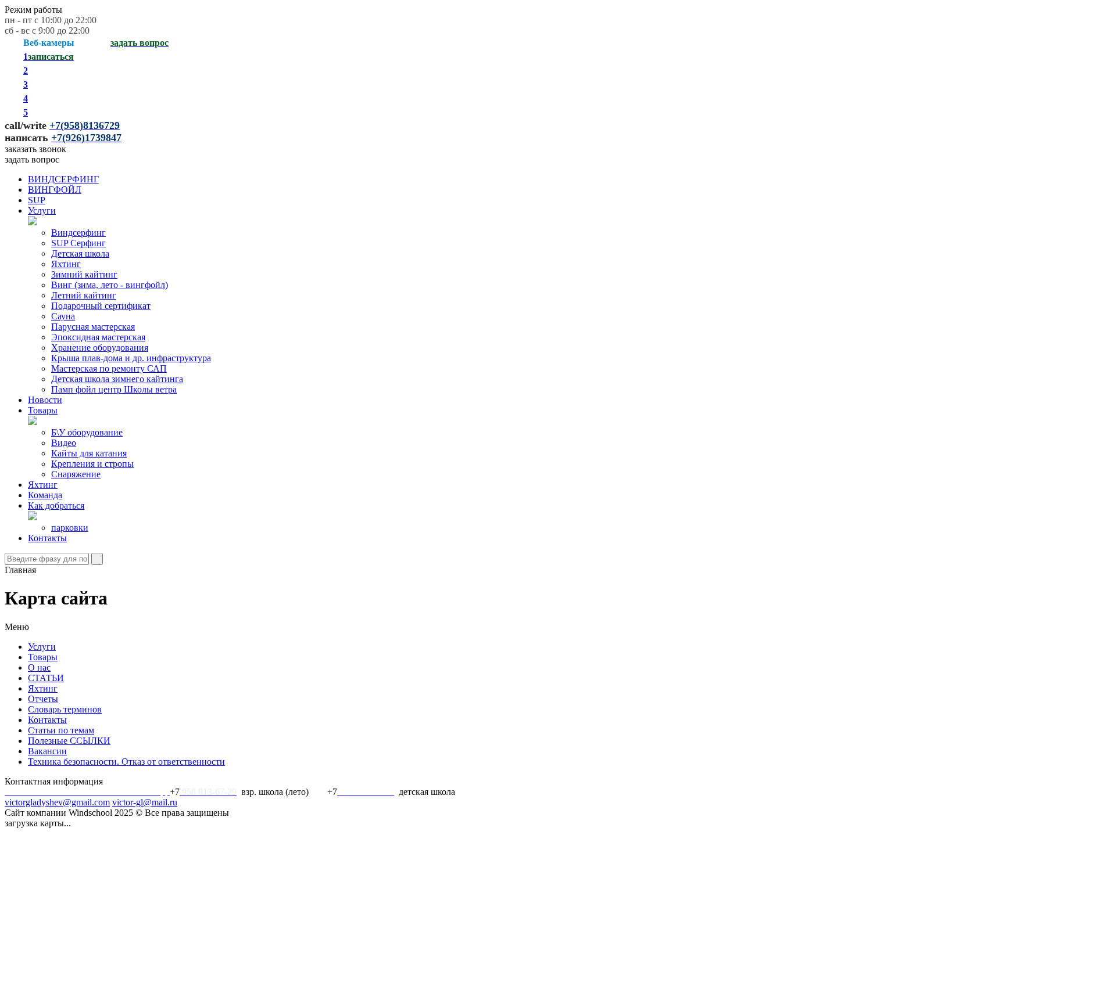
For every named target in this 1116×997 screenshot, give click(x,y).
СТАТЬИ (46, 678)
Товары (43, 410)
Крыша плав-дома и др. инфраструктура (131, 358)
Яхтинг (66, 264)
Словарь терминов (65, 709)
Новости (45, 400)
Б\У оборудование (87, 432)
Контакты (47, 538)
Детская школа (80, 253)
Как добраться (56, 505)
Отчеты (43, 699)
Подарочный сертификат (101, 306)
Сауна (63, 316)
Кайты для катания (89, 453)
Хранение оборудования (99, 347)
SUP (36, 200)
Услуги (42, 210)
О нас (39, 667)
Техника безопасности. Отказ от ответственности (126, 761)
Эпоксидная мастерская (98, 337)
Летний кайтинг (83, 295)
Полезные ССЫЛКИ (69, 741)
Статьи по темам (61, 730)
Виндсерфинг (78, 232)
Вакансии (47, 751)
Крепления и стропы (92, 464)
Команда (45, 495)
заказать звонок (35, 149)
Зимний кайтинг (84, 274)
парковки (69, 527)
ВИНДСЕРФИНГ (63, 179)
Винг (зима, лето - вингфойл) (109, 285)
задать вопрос (32, 159)
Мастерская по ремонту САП (109, 368)
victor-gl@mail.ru (144, 802)
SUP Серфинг (78, 243)
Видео (63, 443)
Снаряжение (76, 474)
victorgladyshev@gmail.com (57, 802)
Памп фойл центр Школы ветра (114, 389)
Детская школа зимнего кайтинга (117, 379)
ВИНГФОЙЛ (54, 190)
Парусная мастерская (93, 327)
